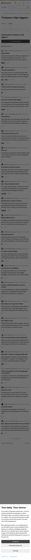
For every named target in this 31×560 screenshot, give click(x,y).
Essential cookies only (15, 545)
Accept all (15, 541)
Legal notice (4, 556)
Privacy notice (13, 556)
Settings (15, 551)
